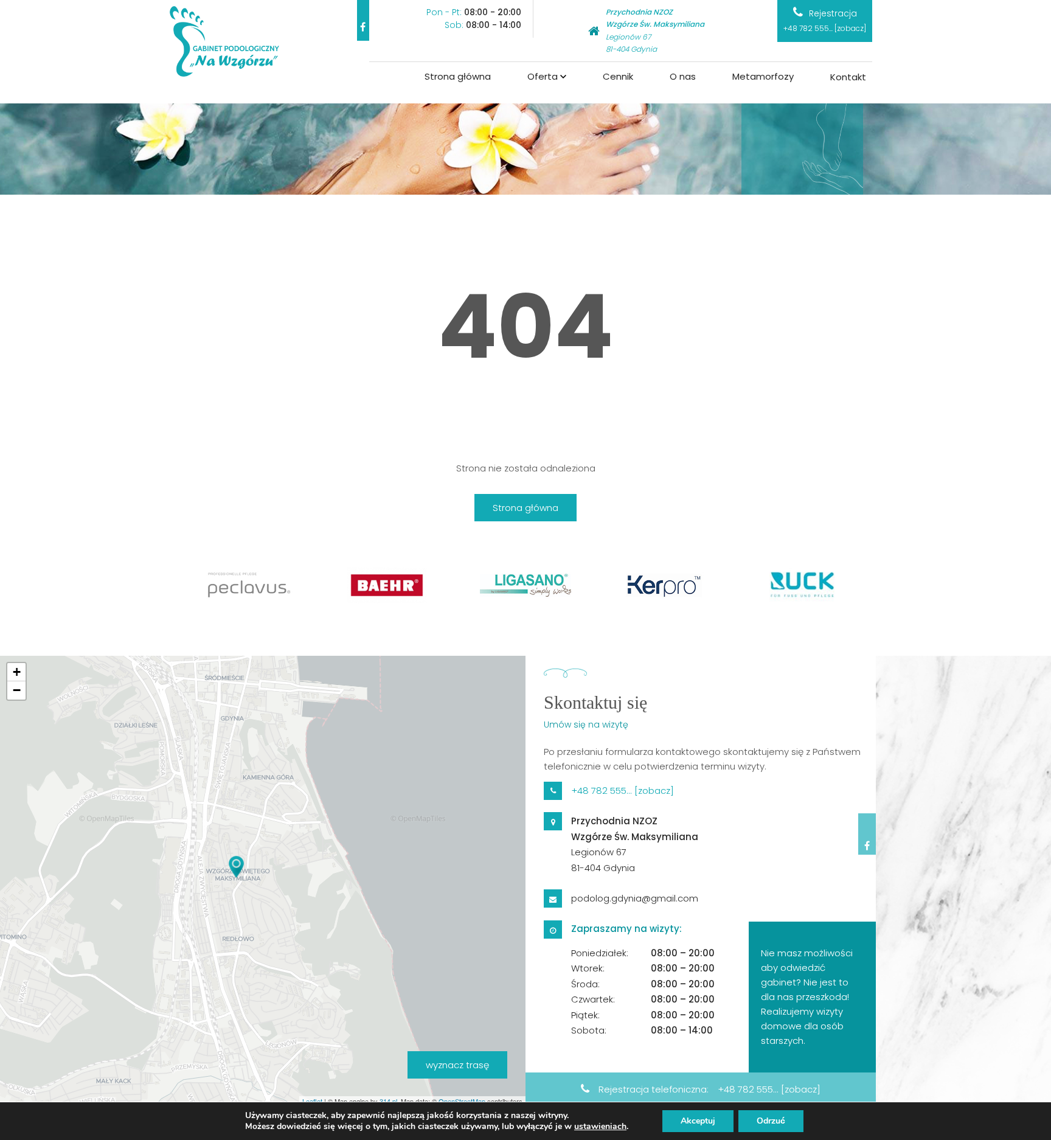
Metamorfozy (763, 76)
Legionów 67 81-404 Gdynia (655, 30)
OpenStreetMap (462, 1101)
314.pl (388, 1101)
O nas (683, 76)
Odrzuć (771, 1121)
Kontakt (848, 77)
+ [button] (17, 671)
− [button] (17, 690)
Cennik (618, 76)
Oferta (542, 76)
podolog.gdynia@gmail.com (634, 898)
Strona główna (458, 76)
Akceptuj (698, 1121)
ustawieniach (600, 1126)
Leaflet (312, 1101)
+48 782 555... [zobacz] (824, 28)
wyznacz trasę (457, 1064)
